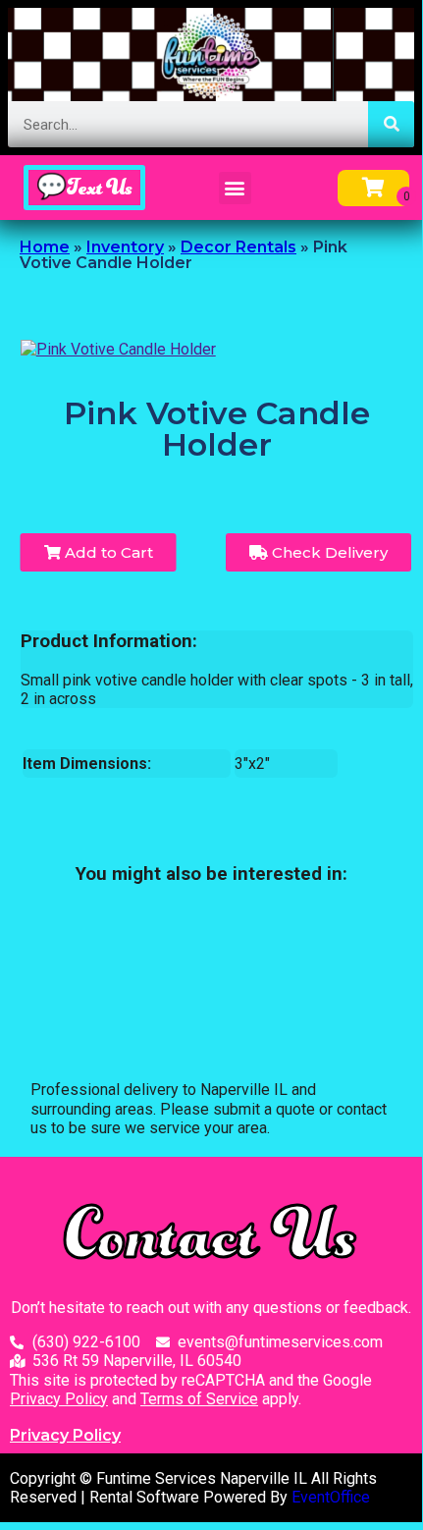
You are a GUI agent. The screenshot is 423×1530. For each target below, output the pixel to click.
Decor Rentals (238, 247)
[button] (235, 188)
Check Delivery (328, 552)
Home (45, 247)
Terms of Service (199, 1399)
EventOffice (330, 1497)
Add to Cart (107, 552)
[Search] (391, 124)
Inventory (125, 247)
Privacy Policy (59, 1399)
